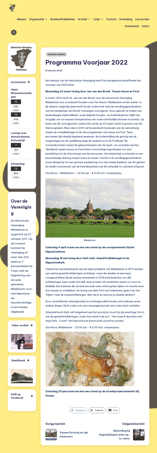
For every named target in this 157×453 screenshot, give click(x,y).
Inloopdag (18, 163)
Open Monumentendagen (21, 93)
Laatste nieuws (56, 54)
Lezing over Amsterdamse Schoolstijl (20, 136)
